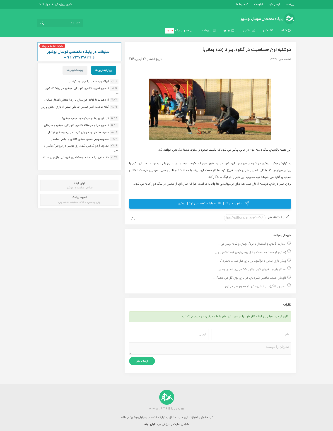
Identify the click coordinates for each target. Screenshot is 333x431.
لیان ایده (149, 424)
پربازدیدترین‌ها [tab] (103, 70)
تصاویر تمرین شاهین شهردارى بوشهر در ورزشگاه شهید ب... (81, 90)
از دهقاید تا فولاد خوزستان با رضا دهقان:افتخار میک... (76, 99)
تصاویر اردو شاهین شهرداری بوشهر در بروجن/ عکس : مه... (81, 148)
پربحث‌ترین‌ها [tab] (75, 70)
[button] (287, 30)
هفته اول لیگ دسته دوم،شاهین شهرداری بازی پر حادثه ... (80, 159)
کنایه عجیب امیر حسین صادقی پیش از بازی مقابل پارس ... (79, 109)
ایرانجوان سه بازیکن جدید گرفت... (88, 81)
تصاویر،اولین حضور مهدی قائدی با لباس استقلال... (79, 139)
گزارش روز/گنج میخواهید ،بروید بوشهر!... (84, 118)
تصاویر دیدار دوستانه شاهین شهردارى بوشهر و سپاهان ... (75, 125)
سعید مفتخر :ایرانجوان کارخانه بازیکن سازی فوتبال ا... (76, 132)
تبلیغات (258, 4)
